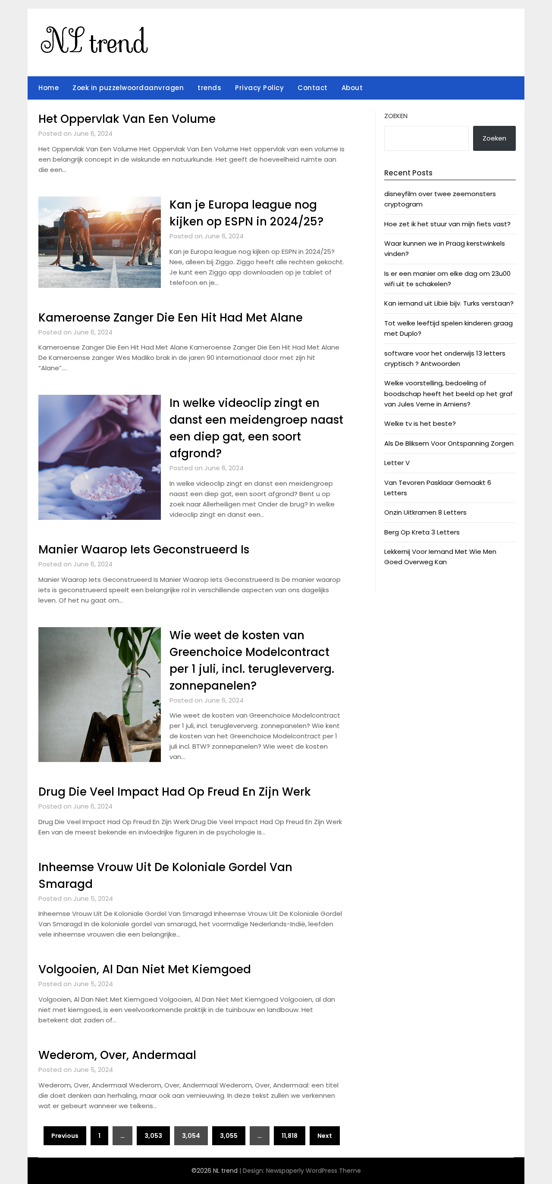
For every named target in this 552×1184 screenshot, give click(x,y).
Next (324, 1135)
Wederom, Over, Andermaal (117, 1055)
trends (209, 87)
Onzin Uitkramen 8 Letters (425, 512)
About (352, 87)
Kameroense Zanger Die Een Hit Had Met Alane (170, 317)
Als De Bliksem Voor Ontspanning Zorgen (449, 443)
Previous (64, 1135)
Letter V (397, 462)
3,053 (153, 1135)
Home (48, 87)
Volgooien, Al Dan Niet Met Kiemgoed (144, 969)
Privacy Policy (259, 87)
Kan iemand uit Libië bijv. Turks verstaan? (449, 303)
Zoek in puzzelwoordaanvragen (128, 87)
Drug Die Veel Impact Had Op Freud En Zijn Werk (174, 792)
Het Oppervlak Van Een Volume (127, 119)
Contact (313, 87)
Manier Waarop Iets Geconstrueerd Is (143, 549)
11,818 (290, 1135)
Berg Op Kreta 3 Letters (422, 532)
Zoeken (396, 115)
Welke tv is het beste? (420, 423)
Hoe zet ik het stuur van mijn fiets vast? (447, 223)
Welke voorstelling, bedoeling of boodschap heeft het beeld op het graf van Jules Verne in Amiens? (448, 393)
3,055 (229, 1135)
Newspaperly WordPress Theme (313, 1170)
